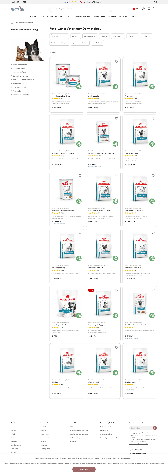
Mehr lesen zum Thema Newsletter (138, 444)
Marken (13, 452)
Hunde (41, 16)
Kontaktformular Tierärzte (79, 430)
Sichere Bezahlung (20, 83)
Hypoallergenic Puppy (95, 325)
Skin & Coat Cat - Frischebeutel (135, 325)
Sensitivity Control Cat (95, 268)
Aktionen (112, 16)
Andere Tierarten (54, 16)
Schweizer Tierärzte (21, 95)
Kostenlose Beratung (21, 72)
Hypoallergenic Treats (59, 325)
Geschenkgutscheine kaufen (109, 438)
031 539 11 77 (137, 450)
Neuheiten (123, 16)
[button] (136, 9)
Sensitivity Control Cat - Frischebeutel (101, 153)
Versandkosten (45, 438)
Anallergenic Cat (94, 96)
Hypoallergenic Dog (58, 268)
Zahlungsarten (45, 449)
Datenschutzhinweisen (156, 464)
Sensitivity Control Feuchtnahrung (63, 210)
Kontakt (43, 427)
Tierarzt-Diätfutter (83, 16)
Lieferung (43, 441)
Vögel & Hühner (16, 445)
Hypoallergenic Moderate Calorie (99, 210)
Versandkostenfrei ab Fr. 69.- (24, 80)
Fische (13, 438)
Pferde (13, 434)
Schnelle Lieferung (20, 76)
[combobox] (80, 9)
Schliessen (84, 469)
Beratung (134, 16)
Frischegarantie (19, 87)
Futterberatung (75, 438)
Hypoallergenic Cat (131, 153)
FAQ (155, 2)
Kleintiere (14, 441)
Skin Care (55, 382)
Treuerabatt (18, 91)
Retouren (43, 445)
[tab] (59, 36)
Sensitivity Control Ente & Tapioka (63, 153)
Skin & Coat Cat (93, 382)
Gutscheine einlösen (106, 434)
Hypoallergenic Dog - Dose (61, 96)
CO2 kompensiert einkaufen (79, 434)
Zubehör (68, 16)
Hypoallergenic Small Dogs (134, 210)
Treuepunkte (104, 430)
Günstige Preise (19, 68)
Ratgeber (73, 441)
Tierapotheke (99, 16)
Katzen (33, 16)
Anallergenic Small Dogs (133, 268)
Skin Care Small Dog (131, 382)
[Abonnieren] (155, 428)
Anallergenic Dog (130, 96)
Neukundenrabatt (20, 65)
